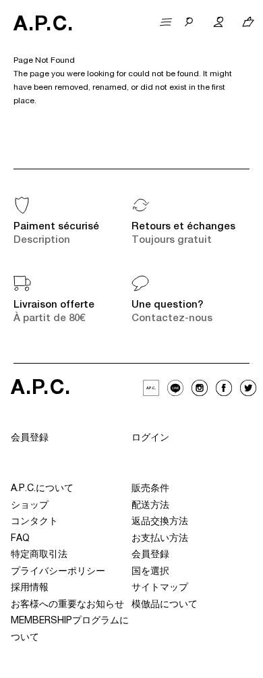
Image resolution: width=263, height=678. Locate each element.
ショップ (30, 506)
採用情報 (30, 588)
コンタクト (34, 522)
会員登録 (30, 438)
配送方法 (150, 506)
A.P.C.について (42, 489)
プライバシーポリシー (58, 572)
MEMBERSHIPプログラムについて (70, 630)
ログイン (150, 438)
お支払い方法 (160, 539)
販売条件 (150, 489)
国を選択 (150, 572)
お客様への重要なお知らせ (67, 605)
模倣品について (165, 605)
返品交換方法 (160, 522)
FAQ (20, 539)
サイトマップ (160, 588)
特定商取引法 (39, 555)
